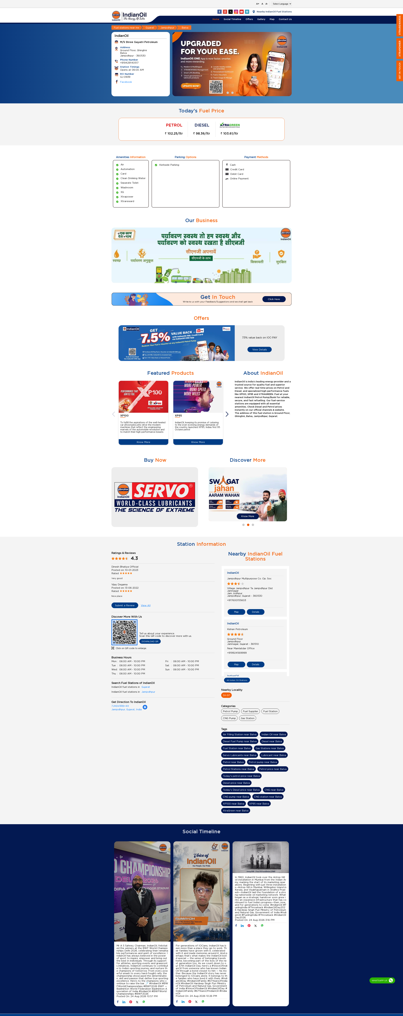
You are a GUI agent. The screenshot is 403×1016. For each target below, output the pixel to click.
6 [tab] (208, 279)
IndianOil (233, 572)
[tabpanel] (248, 494)
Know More (143, 442)
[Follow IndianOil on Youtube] (241, 11)
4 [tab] (199, 279)
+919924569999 (237, 652)
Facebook (126, 82)
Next (227, 414)
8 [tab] (218, 279)
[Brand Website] (247, 11)
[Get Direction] (145, 708)
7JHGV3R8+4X (120, 706)
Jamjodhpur (167, 27)
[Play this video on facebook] (142, 892)
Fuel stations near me (126, 27)
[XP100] (143, 397)
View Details (259, 349)
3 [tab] (237, 92)
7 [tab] (213, 279)
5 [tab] (204, 279)
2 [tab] (232, 92)
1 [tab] (227, 92)
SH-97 (226, 695)
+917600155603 (236, 600)
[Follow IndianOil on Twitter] (230, 11)
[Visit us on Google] (225, 11)
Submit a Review (125, 605)
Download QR (150, 641)
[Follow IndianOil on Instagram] (236, 11)
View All (145, 605)
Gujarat (150, 27)
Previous (113, 414)
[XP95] (198, 397)
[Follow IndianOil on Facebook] (219, 11)
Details (255, 612)
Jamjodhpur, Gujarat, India (126, 709)
